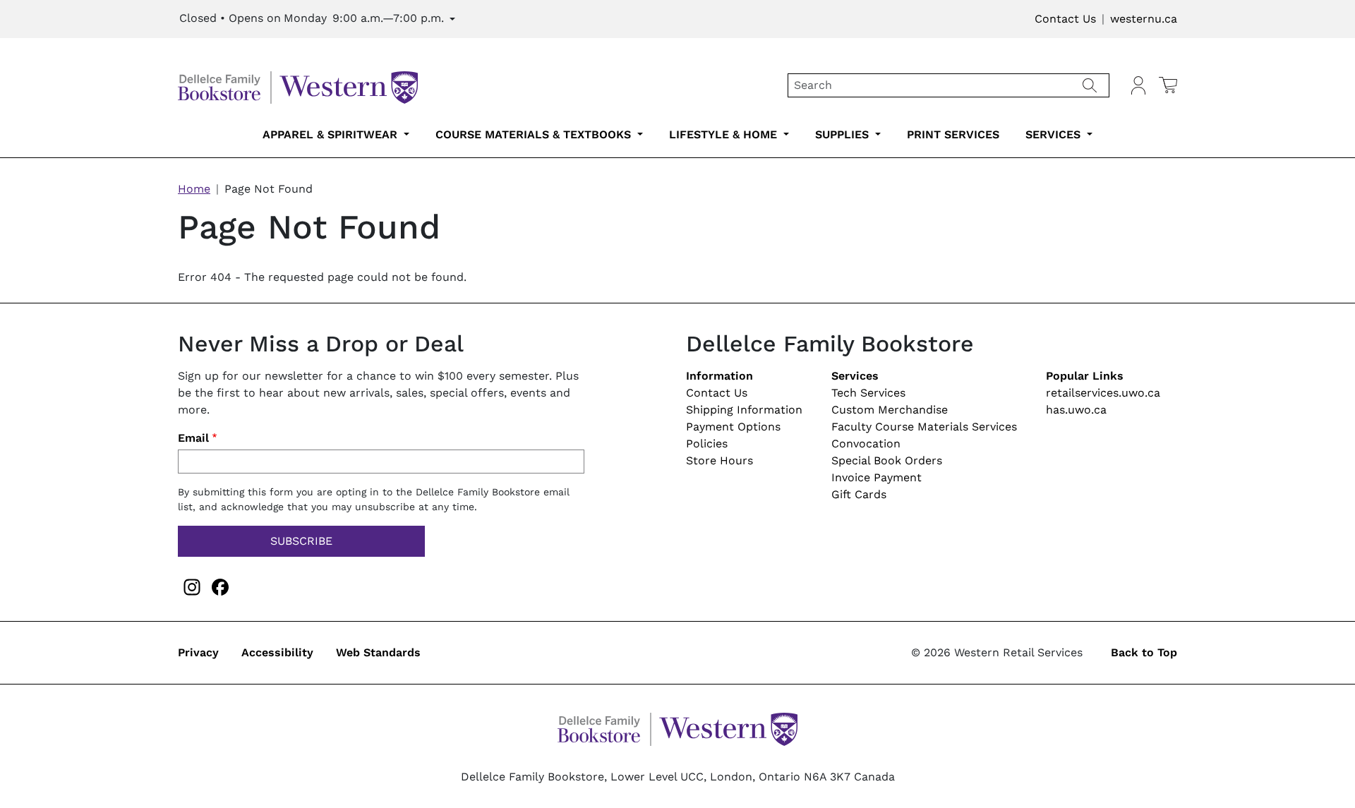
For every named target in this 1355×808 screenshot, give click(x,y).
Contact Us (1065, 18)
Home (194, 188)
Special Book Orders (886, 460)
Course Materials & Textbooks (534, 134)
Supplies (843, 134)
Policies (707, 443)
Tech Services (868, 392)
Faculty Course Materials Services (924, 426)
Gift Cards (858, 494)
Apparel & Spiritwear (332, 134)
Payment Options (733, 426)
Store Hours (719, 460)
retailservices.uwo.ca (1103, 392)
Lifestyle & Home (725, 134)
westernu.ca (1143, 18)
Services (1054, 134)
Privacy (198, 652)
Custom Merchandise (889, 409)
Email (193, 438)
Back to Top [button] (1144, 652)
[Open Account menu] (1138, 85)
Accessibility (277, 652)
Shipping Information (744, 409)
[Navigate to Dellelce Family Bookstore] (298, 84)
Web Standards (378, 652)
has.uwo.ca (1076, 409)
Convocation (866, 443)
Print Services (953, 134)
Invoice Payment (876, 477)
